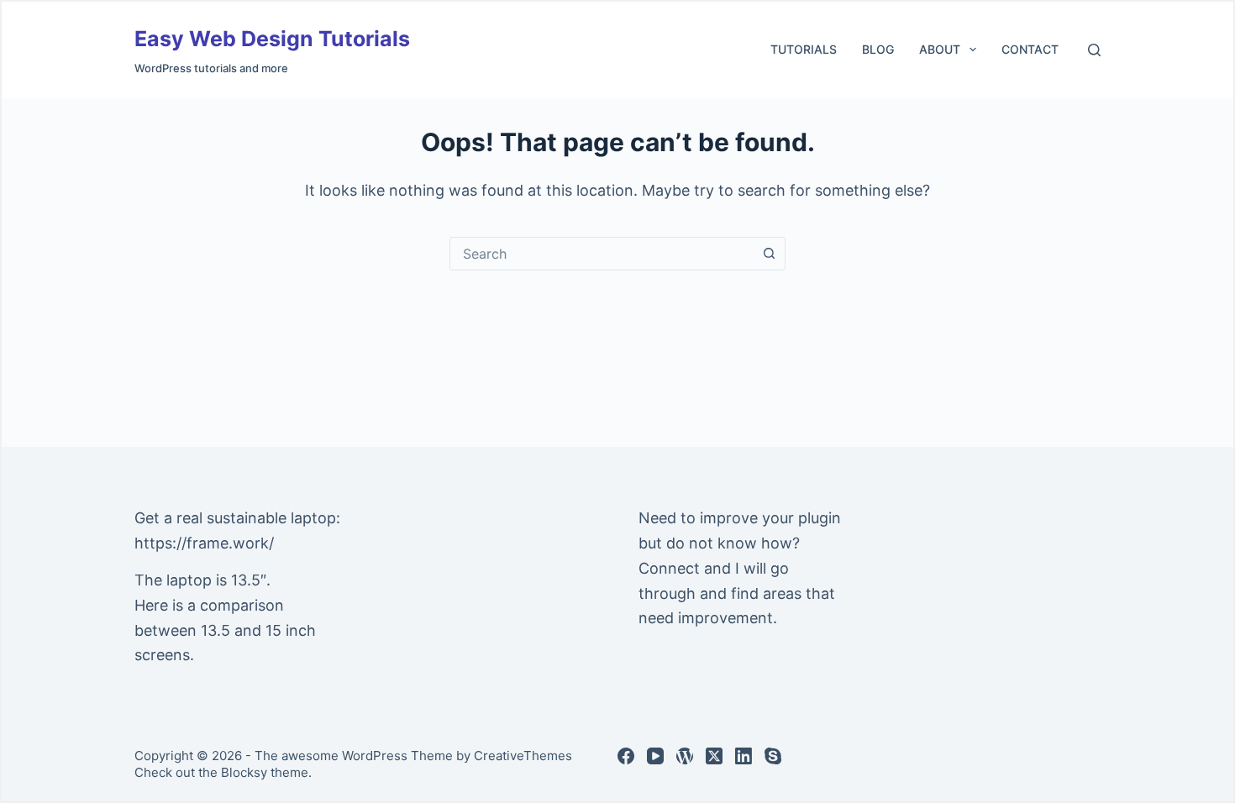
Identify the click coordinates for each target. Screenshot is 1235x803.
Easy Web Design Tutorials (272, 38)
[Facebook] (626, 756)
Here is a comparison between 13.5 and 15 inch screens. (225, 630)
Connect (669, 568)
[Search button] (769, 254)
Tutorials (803, 49)
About (939, 49)
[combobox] (601, 253)
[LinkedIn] (743, 756)
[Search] (1094, 50)
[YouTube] (655, 756)
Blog (878, 49)
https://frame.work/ (204, 543)
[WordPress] (684, 756)
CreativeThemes (523, 756)
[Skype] (773, 756)
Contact (1030, 49)
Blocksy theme (264, 772)
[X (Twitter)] (714, 756)
